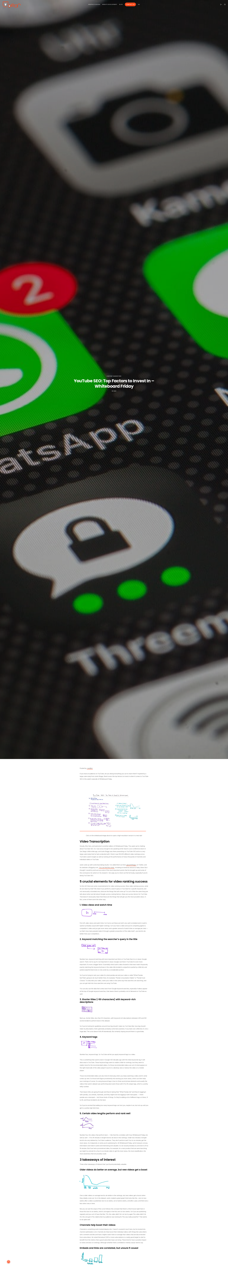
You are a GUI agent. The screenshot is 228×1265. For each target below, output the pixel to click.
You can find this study (106, 867)
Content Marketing (114, 376)
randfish (90, 768)
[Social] (220, 4)
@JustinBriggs (131, 865)
